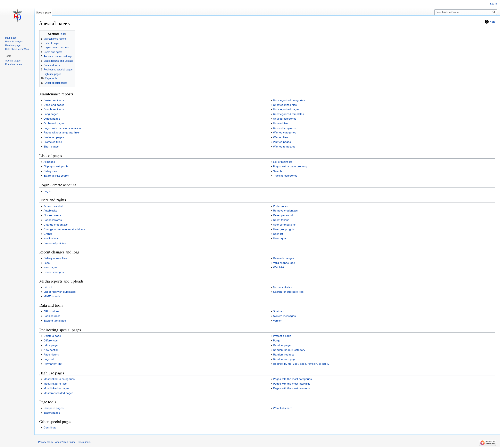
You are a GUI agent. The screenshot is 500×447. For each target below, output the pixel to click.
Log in (47, 191)
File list (48, 287)
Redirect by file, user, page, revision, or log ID (301, 363)
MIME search (52, 296)
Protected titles (53, 141)
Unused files (280, 123)
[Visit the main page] (17, 15)
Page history (51, 354)
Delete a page (52, 335)
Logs (47, 262)
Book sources (52, 315)
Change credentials (56, 224)
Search (277, 171)
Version (277, 320)
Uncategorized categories (289, 100)
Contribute (50, 427)
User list (278, 233)
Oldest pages (52, 118)
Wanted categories (284, 132)
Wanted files (280, 137)
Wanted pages (282, 141)
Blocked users (52, 215)
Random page (282, 345)
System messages (284, 315)
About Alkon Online (65, 442)
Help (492, 21)
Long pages (51, 114)
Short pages (51, 146)
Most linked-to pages (56, 388)
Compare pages (53, 408)
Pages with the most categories (292, 378)
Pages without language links (61, 132)
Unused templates (284, 128)
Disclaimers (84, 442)
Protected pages (54, 137)
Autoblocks (50, 210)
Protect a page (282, 335)
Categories (50, 171)
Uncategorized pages (286, 109)
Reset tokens (281, 219)
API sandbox (51, 311)
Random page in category (289, 349)
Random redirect (283, 354)
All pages (49, 161)
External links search (56, 175)
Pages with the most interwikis (291, 383)
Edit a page (51, 345)
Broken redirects (54, 100)
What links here (282, 408)
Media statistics (282, 287)
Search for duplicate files (288, 291)
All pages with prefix (56, 166)
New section (51, 349)
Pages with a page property (290, 166)
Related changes (283, 258)
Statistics (278, 311)
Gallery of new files (55, 258)
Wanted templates (284, 146)
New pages (50, 267)
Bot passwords (53, 219)
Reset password (283, 215)
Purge (276, 340)
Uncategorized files (285, 104)
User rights (280, 238)
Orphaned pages (54, 123)
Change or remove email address (64, 229)
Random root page (284, 359)
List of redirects (282, 161)
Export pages (52, 412)
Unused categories (284, 118)
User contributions (284, 224)
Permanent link (53, 363)
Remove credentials (285, 210)
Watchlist (278, 267)
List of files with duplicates (60, 291)
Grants (48, 233)
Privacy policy (45, 442)
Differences (51, 340)
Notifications (51, 238)
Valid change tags (284, 262)
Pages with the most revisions (291, 388)
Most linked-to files (55, 383)
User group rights (284, 229)
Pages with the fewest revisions (63, 128)
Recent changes (54, 272)
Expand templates (55, 320)
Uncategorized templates (288, 114)
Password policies (55, 243)
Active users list (53, 206)
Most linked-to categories (59, 378)
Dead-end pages (54, 104)
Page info (49, 359)
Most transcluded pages (58, 393)
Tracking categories (285, 175)
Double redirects (54, 109)
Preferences (280, 206)
